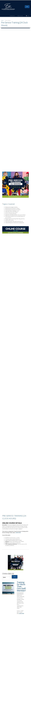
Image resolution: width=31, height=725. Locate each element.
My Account (20, 15)
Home (2, 20)
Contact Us (12, 15)
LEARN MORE (18, 532)
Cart (28, 15)
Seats (4, 577)
